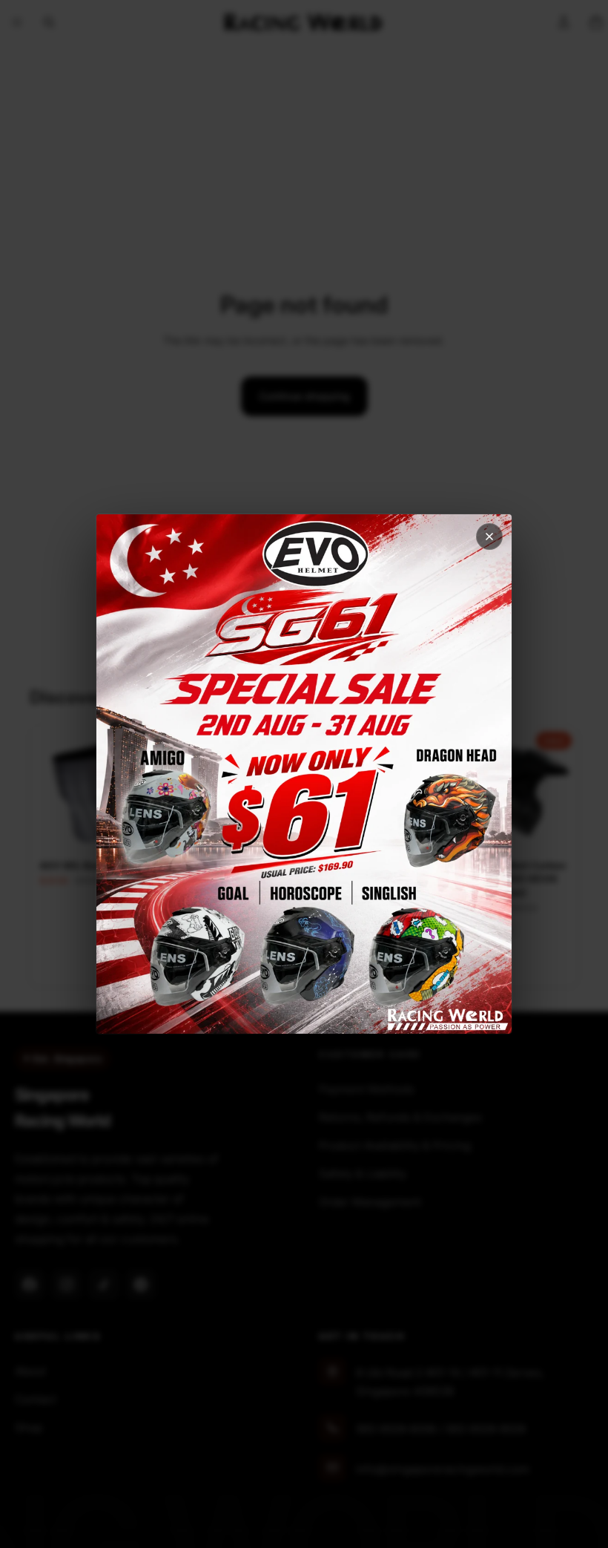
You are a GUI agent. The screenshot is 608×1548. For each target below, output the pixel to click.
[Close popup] (489, 536)
